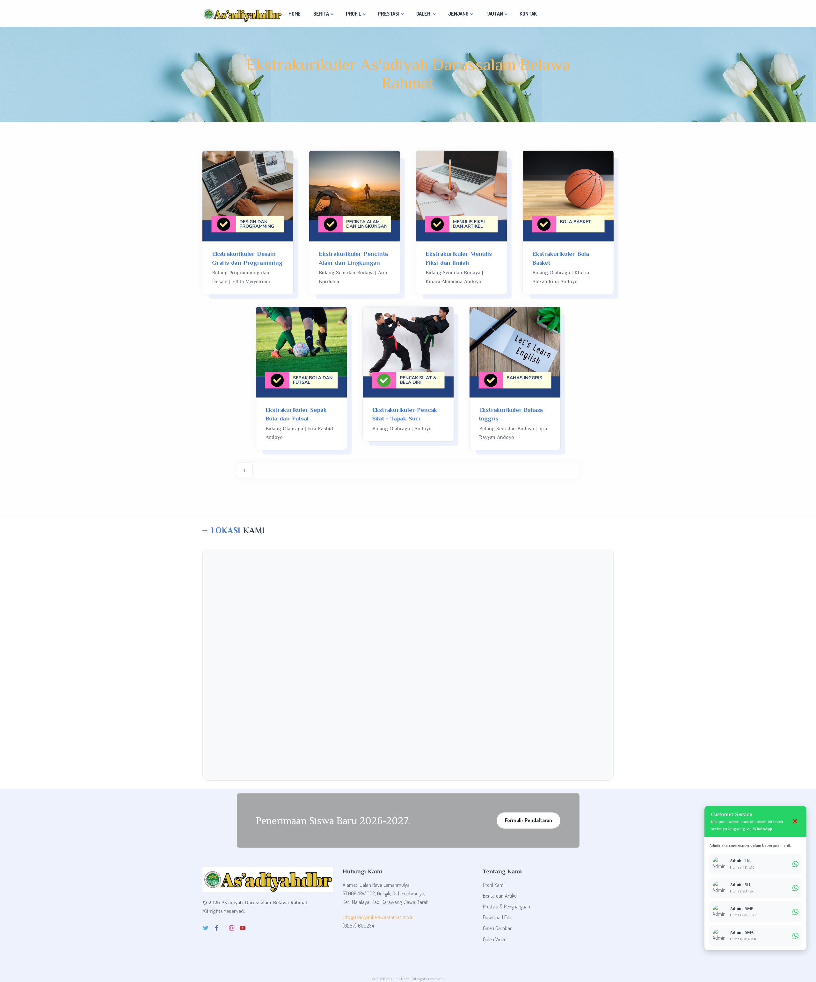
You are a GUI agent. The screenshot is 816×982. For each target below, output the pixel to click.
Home (294, 14)
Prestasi (388, 14)
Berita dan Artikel (500, 895)
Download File (497, 917)
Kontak (528, 14)
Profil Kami (494, 885)
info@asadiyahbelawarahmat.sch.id (378, 917)
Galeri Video (494, 939)
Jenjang (458, 14)
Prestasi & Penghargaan (506, 906)
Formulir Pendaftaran (528, 820)
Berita (321, 14)
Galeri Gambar (497, 928)
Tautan (494, 14)
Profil (353, 14)
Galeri (424, 14)
